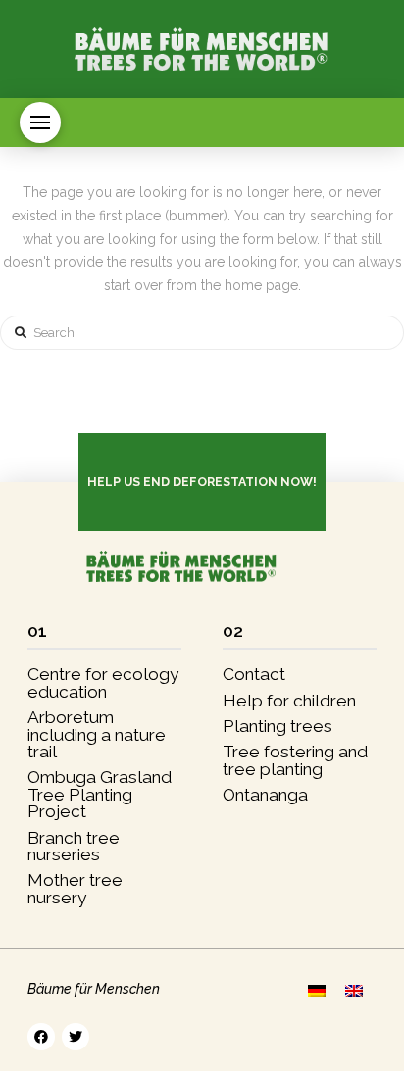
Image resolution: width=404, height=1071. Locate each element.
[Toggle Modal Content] (40, 122)
